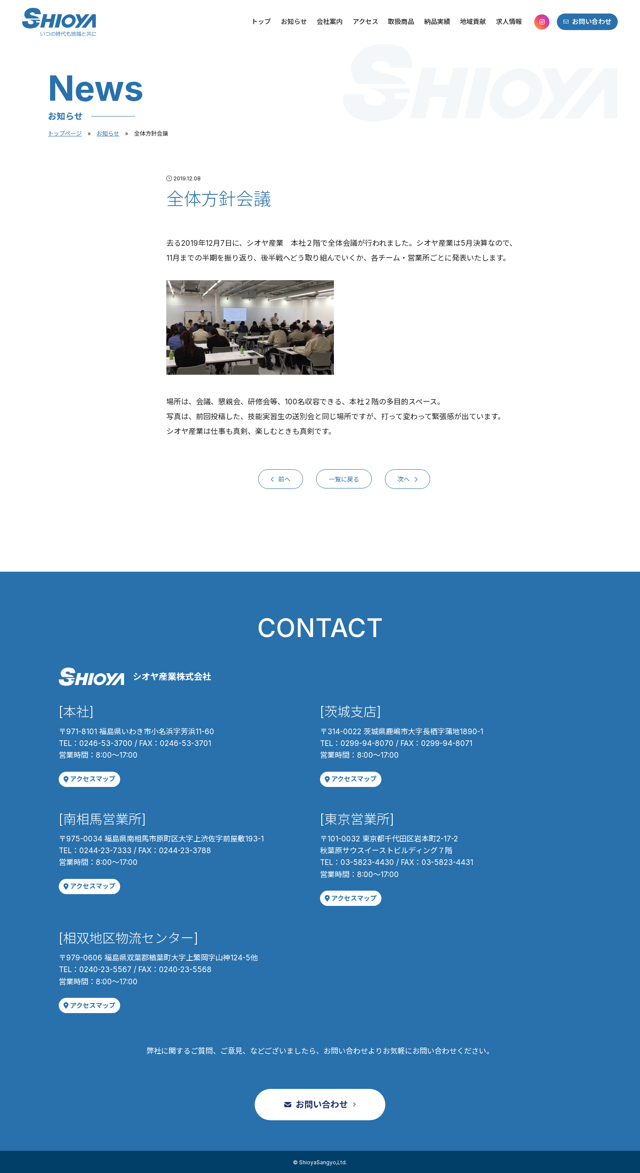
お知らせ (108, 133)
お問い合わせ (591, 21)
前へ (283, 479)
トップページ (65, 133)
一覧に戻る (344, 479)
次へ (404, 479)
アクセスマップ (92, 779)
